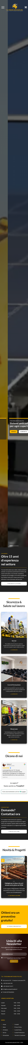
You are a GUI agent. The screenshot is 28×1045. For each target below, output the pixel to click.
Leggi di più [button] (5, 777)
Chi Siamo (5, 1030)
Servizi (4, 1032)
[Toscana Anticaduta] (14, 7)
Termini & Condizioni (19, 1035)
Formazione (6, 1035)
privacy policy (18, 958)
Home (4, 1024)
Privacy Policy (18, 1027)
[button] (3, 7)
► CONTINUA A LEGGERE (14, 895)
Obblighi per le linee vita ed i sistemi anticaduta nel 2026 (14, 884)
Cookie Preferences (19, 1032)
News (4, 1027)
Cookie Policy (18, 1030)
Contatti (16, 1024)
